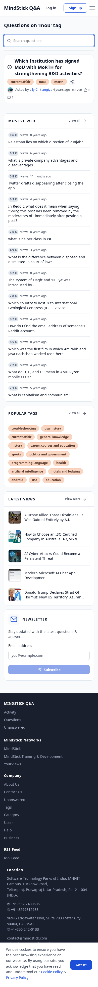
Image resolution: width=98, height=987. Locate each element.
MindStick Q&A (22, 8)
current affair (20, 82)
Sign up (75, 8)
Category (11, 814)
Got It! (81, 964)
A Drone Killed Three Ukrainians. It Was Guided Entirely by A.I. (53, 517)
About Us (11, 784)
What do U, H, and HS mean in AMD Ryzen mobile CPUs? (43, 374)
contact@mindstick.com (27, 938)
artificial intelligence (27, 471)
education (53, 480)
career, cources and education (53, 445)
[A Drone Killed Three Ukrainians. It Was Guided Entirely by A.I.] (14, 517)
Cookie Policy (52, 971)
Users (9, 822)
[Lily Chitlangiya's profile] (10, 90)
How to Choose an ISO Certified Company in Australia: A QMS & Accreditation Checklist (50, 537)
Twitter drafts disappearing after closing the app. (45, 185)
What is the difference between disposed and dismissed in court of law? (46, 259)
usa (34, 480)
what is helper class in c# (29, 239)
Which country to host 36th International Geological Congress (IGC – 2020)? (42, 305)
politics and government (47, 454)
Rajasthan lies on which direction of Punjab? (45, 141)
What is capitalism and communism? (39, 395)
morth (59, 82)
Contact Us (13, 791)
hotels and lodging (66, 471)
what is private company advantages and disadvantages (43, 162)
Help (8, 830)
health (61, 463)
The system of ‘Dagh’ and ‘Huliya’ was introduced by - (39, 282)
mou (42, 82)
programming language (30, 463)
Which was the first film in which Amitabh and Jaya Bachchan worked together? (47, 351)
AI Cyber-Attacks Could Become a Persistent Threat (52, 556)
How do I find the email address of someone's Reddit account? (46, 328)
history (17, 445)
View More (72, 499)
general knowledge (54, 437)
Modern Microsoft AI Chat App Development (50, 575)
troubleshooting (24, 428)
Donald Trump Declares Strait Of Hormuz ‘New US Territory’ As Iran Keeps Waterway (52, 595)
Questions (12, 719)
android (17, 480)
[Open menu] (92, 8)
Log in (50, 8)
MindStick (12, 748)
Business (11, 837)
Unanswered (14, 727)
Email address (20, 645)
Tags (8, 807)
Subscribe (52, 669)
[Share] (72, 82)
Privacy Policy (17, 977)
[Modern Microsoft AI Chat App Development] (14, 575)
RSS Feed (11, 858)
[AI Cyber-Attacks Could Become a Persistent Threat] (14, 555)
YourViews (12, 764)
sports (16, 454)
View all (74, 121)
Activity (10, 712)
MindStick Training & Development (33, 756)
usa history (52, 428)
